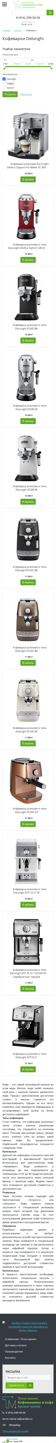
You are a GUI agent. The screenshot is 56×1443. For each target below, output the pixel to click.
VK (4, 1425)
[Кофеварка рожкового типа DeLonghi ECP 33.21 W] (28, 861)
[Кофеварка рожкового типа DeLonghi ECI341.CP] (28, 781)
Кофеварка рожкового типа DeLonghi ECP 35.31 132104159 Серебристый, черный (28, 973)
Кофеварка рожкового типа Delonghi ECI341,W (29, 729)
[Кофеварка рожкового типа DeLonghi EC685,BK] (28, 297)
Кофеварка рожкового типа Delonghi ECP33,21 (29, 1055)
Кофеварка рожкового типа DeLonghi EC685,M (29, 407)
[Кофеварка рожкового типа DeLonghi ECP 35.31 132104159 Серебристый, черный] (28, 942)
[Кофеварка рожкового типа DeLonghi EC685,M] (28, 378)
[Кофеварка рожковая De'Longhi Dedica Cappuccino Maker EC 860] (28, 136)
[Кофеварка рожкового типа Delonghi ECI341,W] (28, 700)
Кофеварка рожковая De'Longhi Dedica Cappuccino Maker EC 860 (28, 165)
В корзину (28, 179)
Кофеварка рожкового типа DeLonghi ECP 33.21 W (29, 890)
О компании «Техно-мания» (21, 1339)
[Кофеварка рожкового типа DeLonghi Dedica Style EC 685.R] (28, 216)
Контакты (10, 1357)
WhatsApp (15, 1425)
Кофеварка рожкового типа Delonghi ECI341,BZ (29, 649)
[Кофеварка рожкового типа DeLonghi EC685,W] (28, 458)
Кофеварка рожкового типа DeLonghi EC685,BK (29, 326)
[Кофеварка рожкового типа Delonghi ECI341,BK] (28, 539)
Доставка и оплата (15, 1345)
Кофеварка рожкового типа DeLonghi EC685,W (29, 488)
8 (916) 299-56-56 (28, 18)
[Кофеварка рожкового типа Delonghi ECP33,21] (28, 1026)
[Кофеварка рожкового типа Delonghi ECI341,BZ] (28, 619)
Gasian (10, 87)
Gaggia (10, 83)
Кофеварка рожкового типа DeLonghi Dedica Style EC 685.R (27, 246)
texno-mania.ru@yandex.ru (17, 1419)
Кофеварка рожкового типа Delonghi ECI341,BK (29, 568)
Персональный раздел (15, 1431)
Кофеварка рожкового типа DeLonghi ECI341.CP (29, 810)
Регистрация (12, 1438)
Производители (14, 1351)
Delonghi (11, 79)
